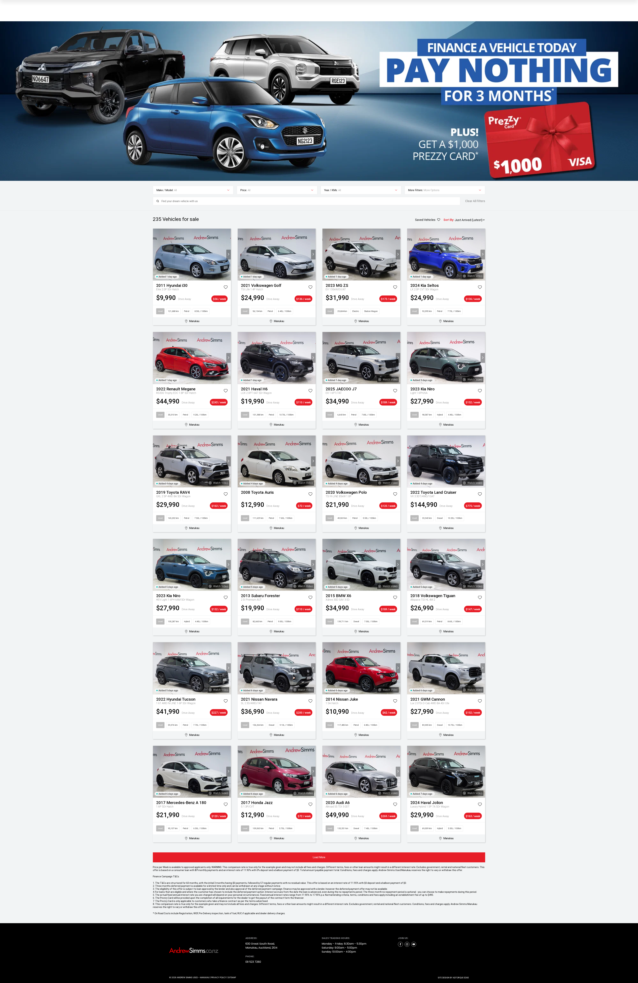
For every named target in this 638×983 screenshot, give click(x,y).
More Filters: (415, 190)
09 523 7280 (253, 962)
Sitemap (232, 977)
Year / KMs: (330, 190)
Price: (243, 190)
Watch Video (474, 276)
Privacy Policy (218, 977)
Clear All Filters (475, 201)
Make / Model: (164, 190)
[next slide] (228, 254)
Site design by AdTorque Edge (453, 977)
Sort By (448, 220)
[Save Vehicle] (226, 288)
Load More (319, 857)
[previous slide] (155, 254)
